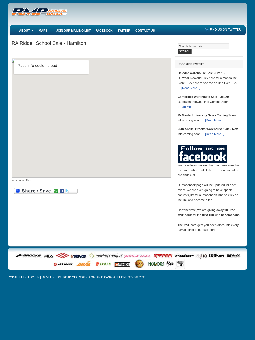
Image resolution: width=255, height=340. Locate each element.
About (23, 31)
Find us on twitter (225, 29)
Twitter (124, 30)
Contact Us (145, 30)
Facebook (104, 30)
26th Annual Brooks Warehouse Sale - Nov (208, 129)
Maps (41, 31)
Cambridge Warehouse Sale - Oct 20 (203, 97)
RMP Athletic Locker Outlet (49, 15)
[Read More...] (190, 88)
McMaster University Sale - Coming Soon (207, 115)
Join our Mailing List (73, 30)
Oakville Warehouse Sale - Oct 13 (201, 73)
